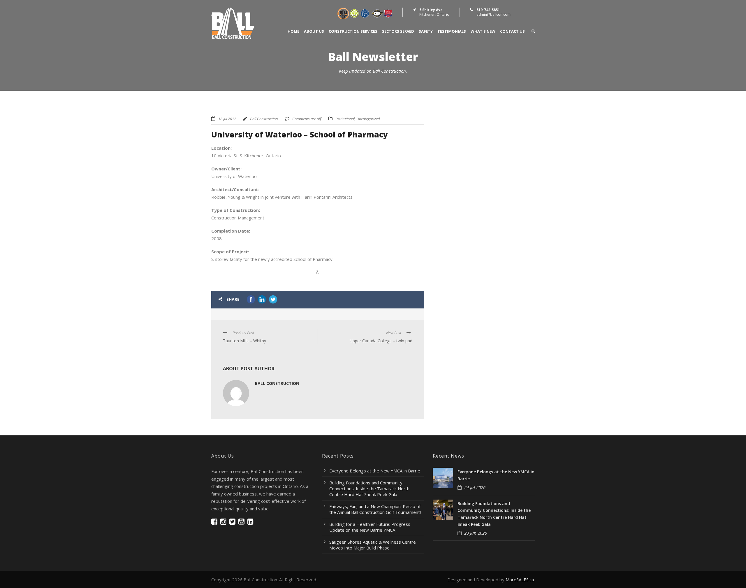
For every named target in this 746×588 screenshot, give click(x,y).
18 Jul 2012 (227, 118)
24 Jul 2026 (474, 487)
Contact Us (512, 31)
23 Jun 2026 (475, 533)
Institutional (345, 118)
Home (293, 31)
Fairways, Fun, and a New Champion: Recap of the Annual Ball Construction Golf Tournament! (375, 509)
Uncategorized (368, 118)
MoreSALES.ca (520, 579)
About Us (314, 31)
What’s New (483, 31)
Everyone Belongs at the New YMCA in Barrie (374, 471)
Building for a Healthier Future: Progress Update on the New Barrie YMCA (369, 527)
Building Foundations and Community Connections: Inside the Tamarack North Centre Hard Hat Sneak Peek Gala (369, 488)
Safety (426, 31)
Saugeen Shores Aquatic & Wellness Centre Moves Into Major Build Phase (372, 545)
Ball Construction (264, 118)
